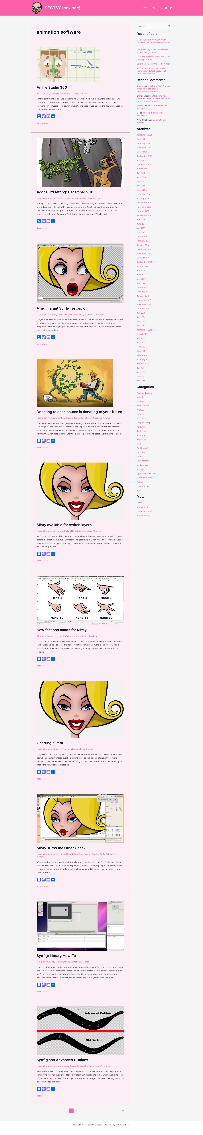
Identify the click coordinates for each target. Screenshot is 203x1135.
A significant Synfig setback (61, 308)
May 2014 (141, 279)
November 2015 (144, 207)
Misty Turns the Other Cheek (61, 848)
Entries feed (142, 507)
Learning (53, 314)
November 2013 (144, 304)
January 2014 (143, 296)
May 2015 (141, 228)
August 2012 (142, 334)
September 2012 (144, 330)
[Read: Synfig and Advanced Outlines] (80, 1030)
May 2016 (141, 181)
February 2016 (143, 194)
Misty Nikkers (70, 531)
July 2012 (141, 338)
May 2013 (141, 321)
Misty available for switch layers (64, 525)
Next (123, 1110)
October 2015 (143, 211)
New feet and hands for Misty (62, 630)
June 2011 (141, 372)
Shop (153, 7)
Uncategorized (143, 486)
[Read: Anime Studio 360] (68, 64)
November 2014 (144, 253)
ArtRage (140, 410)
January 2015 (143, 245)
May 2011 (140, 376)
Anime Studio (57, 93)
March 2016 (142, 190)
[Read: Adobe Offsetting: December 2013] (80, 162)
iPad (139, 444)
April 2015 (141, 232)
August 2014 (142, 266)
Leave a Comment (45, 198)
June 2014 (141, 274)
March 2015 (142, 236)
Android (140, 397)
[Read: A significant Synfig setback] (80, 273)
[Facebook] (166, 8)
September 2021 (144, 135)
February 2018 (143, 143)
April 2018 (141, 139)
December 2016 (144, 164)
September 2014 (144, 262)
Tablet (140, 482)
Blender (140, 414)
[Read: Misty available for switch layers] (80, 491)
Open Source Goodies (81, 198)
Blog (145, 7)
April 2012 (141, 351)
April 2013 (141, 325)
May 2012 (141, 346)
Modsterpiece (143, 465)
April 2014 (141, 283)
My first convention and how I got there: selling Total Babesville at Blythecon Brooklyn (152, 71)
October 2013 (143, 308)
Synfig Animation (86, 314)
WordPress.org (143, 515)
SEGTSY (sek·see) (62, 7)
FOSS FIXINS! (142, 418)
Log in (139, 502)
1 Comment (42, 314)
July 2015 (141, 219)
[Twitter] (171, 8)
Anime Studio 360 (52, 87)
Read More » (42, 123)
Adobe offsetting (57, 418)
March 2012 (142, 355)
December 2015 (144, 202)
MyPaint (67, 636)
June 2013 (141, 317)
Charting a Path (50, 743)
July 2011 (140, 368)
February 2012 (143, 359)
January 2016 (143, 198)
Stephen (141, 86)
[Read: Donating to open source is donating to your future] (75, 382)
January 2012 (143, 363)
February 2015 (143, 241)
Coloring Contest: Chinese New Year (153, 64)
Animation (141, 401)
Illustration (60, 854)
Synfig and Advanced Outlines (62, 1060)
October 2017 (143, 151)
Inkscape (141, 435)
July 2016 (141, 173)
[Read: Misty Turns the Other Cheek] (80, 818)
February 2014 (143, 291)
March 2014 (142, 287)
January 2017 (143, 160)
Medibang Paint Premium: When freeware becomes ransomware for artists (153, 43)
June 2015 (141, 224)
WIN (138, 490)
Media (139, 456)
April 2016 (141, 185)
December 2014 (144, 249)
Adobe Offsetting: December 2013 (65, 192)
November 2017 (144, 147)
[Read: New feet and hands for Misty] (80, 600)
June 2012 (141, 342)
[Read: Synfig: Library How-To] (80, 926)
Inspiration (141, 439)
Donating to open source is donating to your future (79, 412)
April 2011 (141, 380)
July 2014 (141, 270)
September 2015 (144, 215)
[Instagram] (161, 8)
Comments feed (144, 511)
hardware (141, 427)
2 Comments (43, 636)
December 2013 (144, 300)
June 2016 (141, 177)
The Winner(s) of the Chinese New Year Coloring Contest (152, 51)
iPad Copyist (142, 448)
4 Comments (43, 93)
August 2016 (142, 168)
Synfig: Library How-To (56, 956)
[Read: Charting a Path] (80, 709)
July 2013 (141, 313)
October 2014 (143, 257)
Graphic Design (71, 93)
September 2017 (144, 156)
